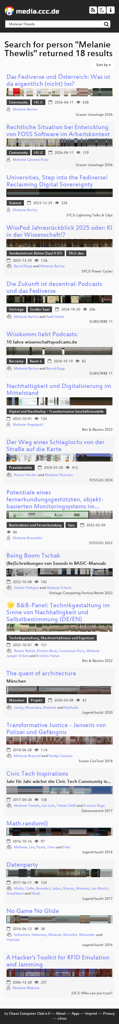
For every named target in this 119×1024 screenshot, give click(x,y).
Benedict (43, 889)
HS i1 (38, 103)
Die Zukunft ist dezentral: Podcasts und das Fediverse (54, 288)
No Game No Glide (32, 911)
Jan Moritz (99, 889)
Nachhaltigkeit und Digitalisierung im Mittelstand (58, 390)
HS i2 (38, 153)
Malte (19, 889)
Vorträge (16, 310)
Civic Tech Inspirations (37, 774)
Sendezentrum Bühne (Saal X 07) (35, 254)
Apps (75, 1014)
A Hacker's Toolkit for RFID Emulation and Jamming (57, 961)
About (61, 1014)
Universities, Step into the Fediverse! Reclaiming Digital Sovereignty (57, 181)
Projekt (36, 701)
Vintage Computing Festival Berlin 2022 (81, 593)
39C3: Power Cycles (97, 272)
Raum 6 (36, 361)
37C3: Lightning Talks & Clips (89, 215)
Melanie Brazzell (27, 756)
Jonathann (15, 894)
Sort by (102, 65)
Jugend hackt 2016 (97, 852)
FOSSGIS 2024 (101, 480)
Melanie (49, 708)
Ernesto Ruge (94, 806)
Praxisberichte (20, 468)
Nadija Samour (61, 756)
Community (18, 103)
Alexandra (33, 708)
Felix (66, 847)
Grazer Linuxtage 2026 (94, 115)
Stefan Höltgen (26, 588)
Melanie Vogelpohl (28, 425)
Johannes (39, 935)
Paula (40, 847)
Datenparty (22, 865)
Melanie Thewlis (27, 806)
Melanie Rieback (26, 988)
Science (15, 203)
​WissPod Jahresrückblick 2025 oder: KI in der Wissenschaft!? (59, 232)
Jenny (18, 708)
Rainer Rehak (24, 651)
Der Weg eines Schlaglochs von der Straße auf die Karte (55, 446)
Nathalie (71, 708)
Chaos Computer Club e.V (29, 1014)
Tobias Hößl (66, 806)
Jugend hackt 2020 (97, 713)
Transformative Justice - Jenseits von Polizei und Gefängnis (56, 729)
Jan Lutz (48, 806)
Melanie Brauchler (27, 538)
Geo (71, 525)
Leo (32, 847)
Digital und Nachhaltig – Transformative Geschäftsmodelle (56, 412)
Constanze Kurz (71, 651)
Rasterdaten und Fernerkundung (35, 525)
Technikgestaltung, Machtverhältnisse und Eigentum (51, 638)
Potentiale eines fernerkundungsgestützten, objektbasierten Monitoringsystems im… (55, 500)
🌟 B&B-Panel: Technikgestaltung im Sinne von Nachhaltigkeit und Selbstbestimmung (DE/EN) (58, 613)
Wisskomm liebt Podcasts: (42, 335)
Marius (68, 889)
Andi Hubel (55, 317)
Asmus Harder (25, 475)
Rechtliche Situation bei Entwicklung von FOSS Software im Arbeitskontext (58, 131)
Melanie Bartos (25, 110)
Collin (29, 889)
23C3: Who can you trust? (92, 993)
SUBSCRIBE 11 (101, 322)
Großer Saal (39, 310)
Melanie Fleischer (59, 475)
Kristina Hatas (48, 656)
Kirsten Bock (47, 651)
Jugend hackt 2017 (97, 899)
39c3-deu (76, 254)
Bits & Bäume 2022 (97, 430)
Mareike (70, 935)
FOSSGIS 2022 (101, 543)
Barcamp (16, 361)
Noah (35, 894)
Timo (51, 847)
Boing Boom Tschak (33, 556)
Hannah (13, 940)
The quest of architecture (41, 674)
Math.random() (27, 824)
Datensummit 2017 (97, 811)
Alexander (87, 935)
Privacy (109, 1014)
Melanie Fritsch (59, 588)
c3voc (62, 1019)
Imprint (91, 1014)
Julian (56, 889)
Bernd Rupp (23, 266)
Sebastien (22, 935)
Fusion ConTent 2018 (96, 761)
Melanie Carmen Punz (31, 160)
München (16, 701)
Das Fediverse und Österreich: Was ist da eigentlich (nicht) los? (58, 81)
